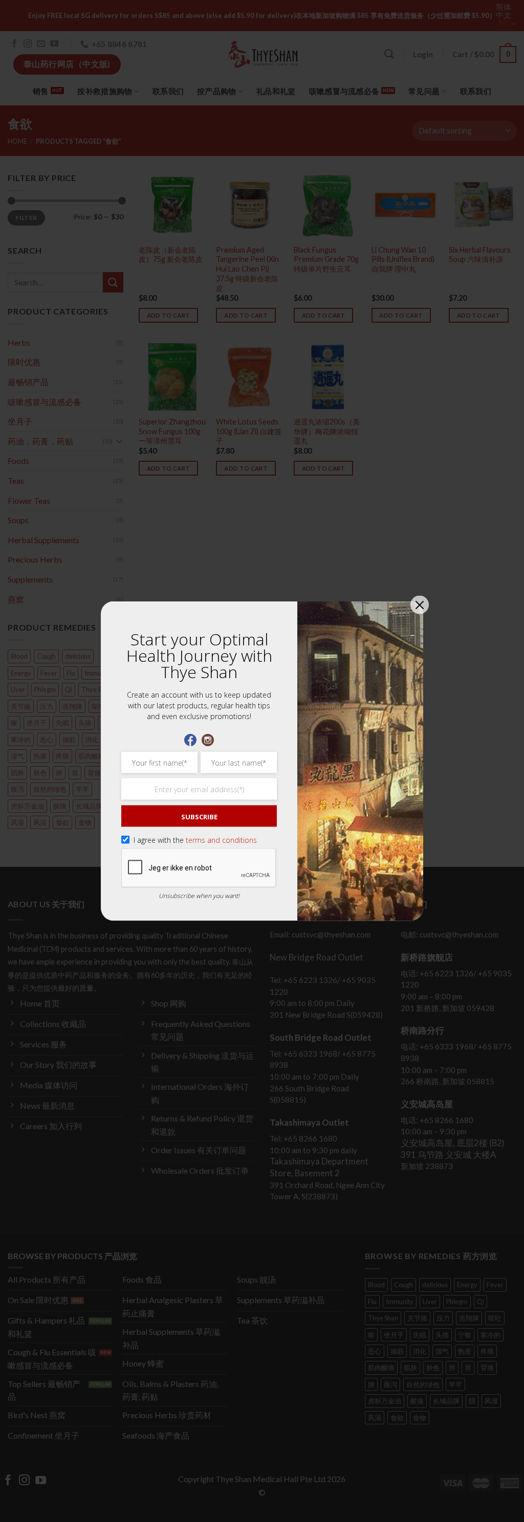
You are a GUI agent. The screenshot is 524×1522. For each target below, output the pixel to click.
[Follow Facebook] (190, 739)
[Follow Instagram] (207, 739)
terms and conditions (221, 840)
